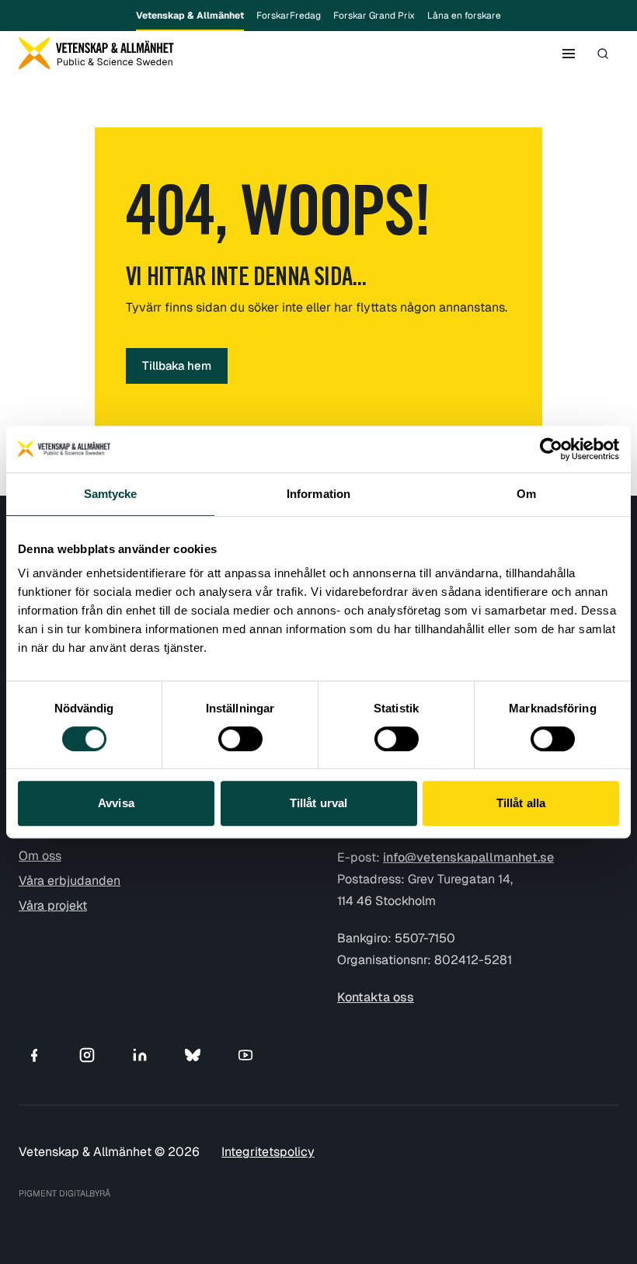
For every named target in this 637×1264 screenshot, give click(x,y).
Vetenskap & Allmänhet (190, 15)
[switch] (240, 738)
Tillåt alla (520, 803)
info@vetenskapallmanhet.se (468, 857)
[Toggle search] (602, 53)
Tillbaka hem (176, 365)
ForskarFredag (288, 15)
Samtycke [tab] (110, 493)
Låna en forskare (464, 15)
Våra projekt (53, 905)
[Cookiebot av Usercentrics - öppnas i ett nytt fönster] (551, 449)
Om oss (40, 856)
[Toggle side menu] (568, 53)
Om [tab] (526, 493)
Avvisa (116, 803)
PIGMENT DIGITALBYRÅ (64, 1193)
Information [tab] (318, 493)
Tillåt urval (318, 803)
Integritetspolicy (268, 1152)
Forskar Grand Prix (374, 15)
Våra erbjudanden (69, 880)
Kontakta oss (375, 997)
